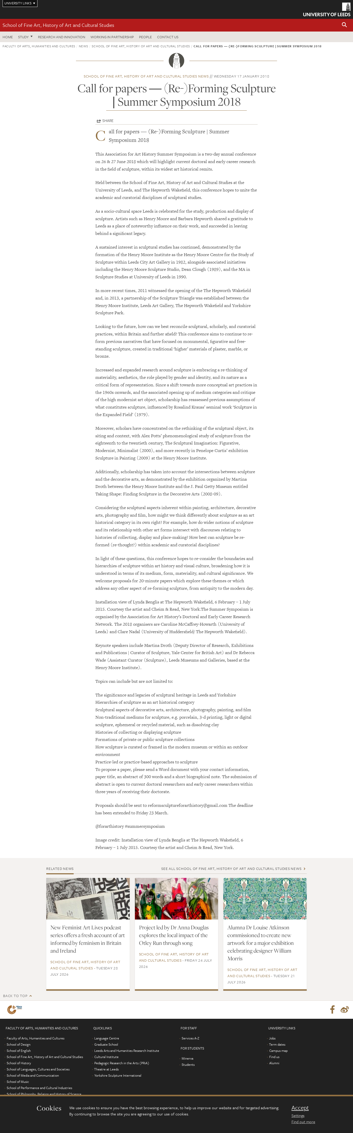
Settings (297, 1115)
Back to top (15, 995)
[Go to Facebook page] (332, 1010)
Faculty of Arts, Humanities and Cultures (39, 46)
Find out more (303, 1121)
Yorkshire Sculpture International (117, 1075)
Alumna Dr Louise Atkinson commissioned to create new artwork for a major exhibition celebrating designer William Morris (260, 942)
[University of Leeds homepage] (326, 9)
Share (107, 120)
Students (188, 1064)
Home (8, 37)
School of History (19, 1063)
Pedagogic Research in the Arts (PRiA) (121, 1063)
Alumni (274, 1063)
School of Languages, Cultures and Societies (38, 1069)
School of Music (18, 1081)
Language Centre (106, 1038)
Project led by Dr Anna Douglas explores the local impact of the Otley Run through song (174, 935)
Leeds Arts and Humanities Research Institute (126, 1050)
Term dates (277, 1044)
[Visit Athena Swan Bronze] (15, 1009)
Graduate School (106, 1044)
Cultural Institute (106, 1056)
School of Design (18, 1044)
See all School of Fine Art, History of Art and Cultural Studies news (231, 868)
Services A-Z (190, 1038)
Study (23, 37)
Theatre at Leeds (106, 1069)
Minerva (187, 1058)
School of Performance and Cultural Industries (39, 1087)
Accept (300, 1108)
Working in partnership (112, 37)
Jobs (272, 1038)
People (145, 37)
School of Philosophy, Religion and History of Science (44, 1094)
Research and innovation (61, 37)
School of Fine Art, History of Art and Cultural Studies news (146, 76)
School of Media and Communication (33, 1075)
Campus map (278, 1050)
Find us (274, 1056)
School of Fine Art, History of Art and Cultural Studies (58, 24)
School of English (19, 1050)
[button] (344, 25)
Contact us (167, 37)
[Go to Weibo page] (345, 1010)
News (83, 46)
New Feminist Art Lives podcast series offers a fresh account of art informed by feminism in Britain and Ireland (87, 938)
